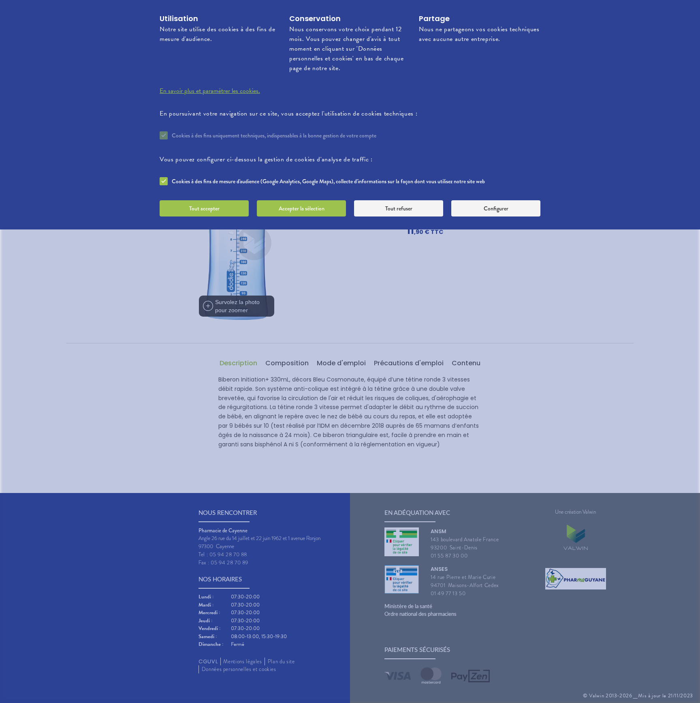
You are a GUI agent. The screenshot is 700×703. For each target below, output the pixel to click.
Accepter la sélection (301, 208)
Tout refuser (398, 208)
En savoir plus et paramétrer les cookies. (210, 91)
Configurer (496, 208)
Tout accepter (204, 208)
